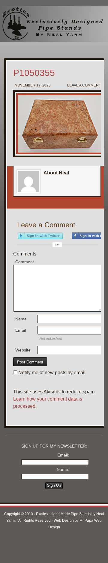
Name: (63, 469)
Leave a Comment (84, 85)
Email (20, 330)
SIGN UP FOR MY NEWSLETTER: (54, 446)
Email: (63, 455)
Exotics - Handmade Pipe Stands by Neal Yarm (49, 24)
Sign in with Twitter (40, 235)
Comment (24, 261)
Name (21, 319)
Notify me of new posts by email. (52, 372)
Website (23, 350)
